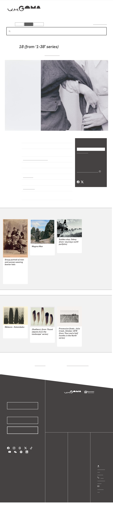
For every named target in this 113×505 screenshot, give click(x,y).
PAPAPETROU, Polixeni (41, 247)
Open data (56, 447)
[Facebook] (78, 182)
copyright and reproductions (77, 363)
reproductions (39, 363)
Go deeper (102, 16)
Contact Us (101, 487)
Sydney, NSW (28, 186)
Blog (54, 458)
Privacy (24, 501)
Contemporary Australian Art (35, 157)
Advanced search (100, 24)
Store (54, 455)
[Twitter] (82, 182)
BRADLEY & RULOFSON (14, 265)
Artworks (79, 16)
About (54, 460)
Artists (90, 16)
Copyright (34, 501)
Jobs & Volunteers (11, 501)
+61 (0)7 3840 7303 (101, 478)
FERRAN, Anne (52, 54)
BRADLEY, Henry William (14, 271)
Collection (22, 16)
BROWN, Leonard (11, 330)
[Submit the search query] (8, 31)
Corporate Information (50, 501)
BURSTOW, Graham (66, 245)
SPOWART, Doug (38, 335)
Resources (38, 24)
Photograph (28, 174)
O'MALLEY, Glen (65, 341)
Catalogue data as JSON (87, 171)
